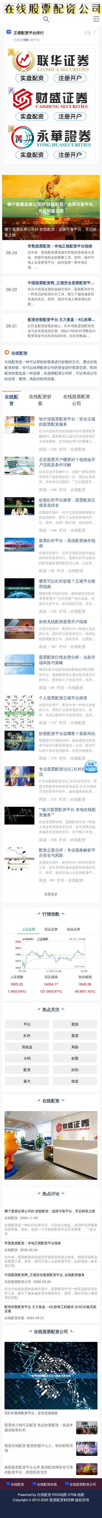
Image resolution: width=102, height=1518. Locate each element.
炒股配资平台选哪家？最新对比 (67, 733)
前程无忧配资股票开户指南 (63, 621)
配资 (27, 1069)
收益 (75, 1080)
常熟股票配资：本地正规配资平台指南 (60, 246)
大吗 (27, 1058)
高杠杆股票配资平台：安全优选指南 (31, 1412)
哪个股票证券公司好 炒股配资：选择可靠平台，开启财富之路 (51, 231)
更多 (88, 32)
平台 (27, 1023)
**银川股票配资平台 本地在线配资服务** (67, 811)
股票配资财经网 (61, 1499)
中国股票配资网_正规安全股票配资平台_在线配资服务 (45, 1274)
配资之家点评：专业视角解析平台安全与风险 (67, 852)
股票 (75, 1035)
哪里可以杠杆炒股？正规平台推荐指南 (67, 583)
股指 (75, 1023)
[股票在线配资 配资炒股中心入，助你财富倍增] (86, 1449)
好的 (75, 1069)
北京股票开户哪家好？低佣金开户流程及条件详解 (67, 461)
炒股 (75, 1058)
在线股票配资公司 (83, 1484)
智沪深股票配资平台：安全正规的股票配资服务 (67, 421)
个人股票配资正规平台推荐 (63, 698)
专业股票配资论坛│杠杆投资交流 (66, 771)
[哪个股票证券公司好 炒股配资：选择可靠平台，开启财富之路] (51, 207)
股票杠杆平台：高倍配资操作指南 (67, 542)
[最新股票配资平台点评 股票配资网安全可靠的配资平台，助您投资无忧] (86, 1469)
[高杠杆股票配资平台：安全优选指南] (51, 1375)
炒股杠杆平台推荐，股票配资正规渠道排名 (67, 502)
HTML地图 (76, 1494)
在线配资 (17, 1484)
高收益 (27, 1046)
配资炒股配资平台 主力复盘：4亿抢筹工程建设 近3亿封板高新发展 (51, 1308)
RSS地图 (59, 1494)
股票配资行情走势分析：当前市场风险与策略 (67, 659)
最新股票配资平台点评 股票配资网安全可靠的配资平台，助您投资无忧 (39, 1469)
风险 (75, 1046)
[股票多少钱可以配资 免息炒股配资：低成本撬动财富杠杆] (86, 1427)
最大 (27, 1080)
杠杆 (27, 1035)
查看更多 (51, 894)
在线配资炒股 (47, 1484)
